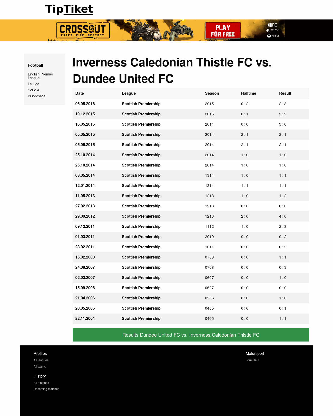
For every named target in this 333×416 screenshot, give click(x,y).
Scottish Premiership (141, 103)
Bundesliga (36, 95)
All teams (40, 366)
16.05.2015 (85, 124)
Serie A (33, 89)
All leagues (41, 360)
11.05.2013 (85, 195)
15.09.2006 (85, 287)
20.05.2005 (85, 308)
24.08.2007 (85, 267)
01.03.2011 (85, 236)
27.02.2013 (85, 206)
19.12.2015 (85, 114)
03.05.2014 (85, 175)
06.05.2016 (85, 103)
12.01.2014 (85, 185)
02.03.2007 (85, 277)
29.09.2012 (85, 216)
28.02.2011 (85, 247)
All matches (41, 382)
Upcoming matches (46, 389)
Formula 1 (252, 360)
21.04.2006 (85, 298)
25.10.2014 (85, 154)
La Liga (33, 83)
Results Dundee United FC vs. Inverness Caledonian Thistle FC (190, 334)
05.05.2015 (85, 134)
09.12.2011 (85, 226)
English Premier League (40, 75)
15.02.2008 (85, 257)
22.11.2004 (85, 318)
